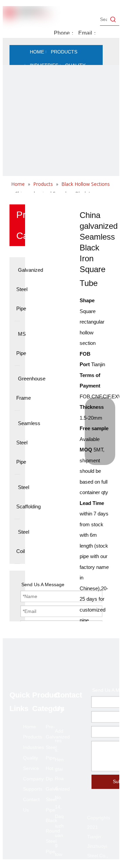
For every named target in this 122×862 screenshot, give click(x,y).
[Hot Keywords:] (113, 19)
